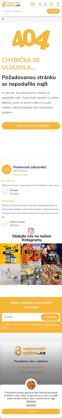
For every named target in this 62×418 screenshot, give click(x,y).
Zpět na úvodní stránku (33, 125)
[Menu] (58, 4)
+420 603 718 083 (33, 372)
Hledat (53, 11)
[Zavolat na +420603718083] (40, 4)
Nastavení (31, 405)
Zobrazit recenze (20, 174)
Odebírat (50, 317)
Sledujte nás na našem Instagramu (31, 238)
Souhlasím (32, 411)
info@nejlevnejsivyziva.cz (33, 367)
